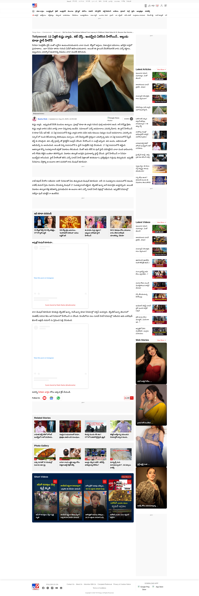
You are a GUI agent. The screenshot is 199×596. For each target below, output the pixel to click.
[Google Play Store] (144, 588)
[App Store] (158, 588)
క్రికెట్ (56, 11)
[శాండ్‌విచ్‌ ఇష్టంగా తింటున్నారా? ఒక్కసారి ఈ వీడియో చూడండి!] (70, 500)
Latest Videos (143, 222)
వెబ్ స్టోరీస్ (98, 11)
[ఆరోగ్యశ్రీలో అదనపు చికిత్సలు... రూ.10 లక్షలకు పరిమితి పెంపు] (95, 500)
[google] (114, 119)
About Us (79, 584)
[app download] (145, 5)
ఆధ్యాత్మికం (140, 11)
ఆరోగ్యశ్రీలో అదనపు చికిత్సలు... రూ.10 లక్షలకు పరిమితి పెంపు (95, 516)
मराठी (88, 1)
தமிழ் (111, 1)
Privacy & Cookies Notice (122, 584)
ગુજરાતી (94, 1)
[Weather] (149, 5)
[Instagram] (52, 588)
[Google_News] (51, 398)
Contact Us (70, 584)
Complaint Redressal (105, 584)
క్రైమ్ (133, 11)
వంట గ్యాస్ (94, 15)
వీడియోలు (75, 15)
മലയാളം (117, 1)
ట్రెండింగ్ (123, 11)
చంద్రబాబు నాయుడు (139, 15)
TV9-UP (128, 1)
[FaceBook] (43, 588)
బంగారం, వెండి (103, 15)
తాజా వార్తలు (40, 11)
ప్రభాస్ (111, 15)
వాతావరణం (66, 15)
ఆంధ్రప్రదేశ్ (63, 11)
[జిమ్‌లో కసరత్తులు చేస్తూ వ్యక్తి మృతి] (45, 500)
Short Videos (41, 476)
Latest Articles (143, 69)
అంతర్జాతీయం (84, 15)
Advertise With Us (90, 584)
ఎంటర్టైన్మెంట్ (49, 11)
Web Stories (142, 340)
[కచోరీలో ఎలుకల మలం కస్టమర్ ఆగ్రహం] (120, 500)
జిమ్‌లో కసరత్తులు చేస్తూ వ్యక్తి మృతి (45, 516)
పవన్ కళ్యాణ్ (159, 15)
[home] (33, 11)
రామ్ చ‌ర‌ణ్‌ (127, 15)
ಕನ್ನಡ (81, 1)
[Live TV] (156, 5)
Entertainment (47, 32)
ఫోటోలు (84, 11)
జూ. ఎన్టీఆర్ (118, 15)
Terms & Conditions (99, 588)
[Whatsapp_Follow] (58, 398)
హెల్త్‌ (128, 11)
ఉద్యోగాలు (43, 15)
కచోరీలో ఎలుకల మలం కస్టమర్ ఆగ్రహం (119, 516)
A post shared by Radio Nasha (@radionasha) (60, 305)
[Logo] (34, 6)
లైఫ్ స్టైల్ (77, 11)
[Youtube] (44, 398)
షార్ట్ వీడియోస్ (107, 11)
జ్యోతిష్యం (51, 15)
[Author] (34, 119)
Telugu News (36, 32)
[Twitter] (48, 588)
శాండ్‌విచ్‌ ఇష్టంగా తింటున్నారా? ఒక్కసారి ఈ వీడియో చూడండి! (70, 516)
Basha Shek (42, 119)
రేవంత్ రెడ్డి (150, 15)
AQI (153, 6)
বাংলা (100, 1)
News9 (69, 1)
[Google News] (61, 588)
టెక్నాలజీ (58, 15)
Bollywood (57, 32)
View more (125, 477)
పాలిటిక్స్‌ (147, 11)
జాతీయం (115, 11)
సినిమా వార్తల (44, 392)
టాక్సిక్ (36, 15)
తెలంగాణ (70, 11)
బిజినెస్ (91, 11)
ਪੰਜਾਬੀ (105, 1)
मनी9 (123, 1)
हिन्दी (75, 1)
